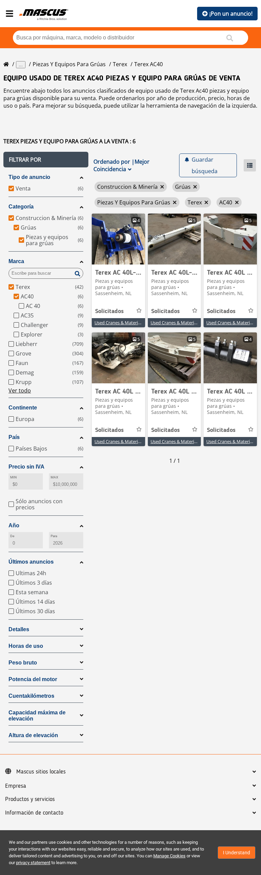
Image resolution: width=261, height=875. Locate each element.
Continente (22, 408)
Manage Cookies (169, 855)
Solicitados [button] (109, 311)
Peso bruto (22, 663)
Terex (120, 64)
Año (13, 525)
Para (54, 536)
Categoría (21, 206)
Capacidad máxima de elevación (37, 716)
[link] (118, 239)
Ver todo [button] (19, 390)
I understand (236, 852)
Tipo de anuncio (29, 177)
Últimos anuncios (31, 562)
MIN (13, 477)
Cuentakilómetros (31, 696)
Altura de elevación (33, 735)
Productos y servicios (30, 799)
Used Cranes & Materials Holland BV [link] (130, 323)
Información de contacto (34, 813)
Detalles (18, 629)
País (14, 437)
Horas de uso (25, 646)
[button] (45, 159)
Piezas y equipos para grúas (69, 64)
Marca (16, 261)
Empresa (15, 786)
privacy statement (33, 862)
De (12, 536)
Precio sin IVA (26, 467)
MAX (54, 477)
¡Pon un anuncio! (231, 13)
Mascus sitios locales (41, 772)
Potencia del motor (32, 679)
